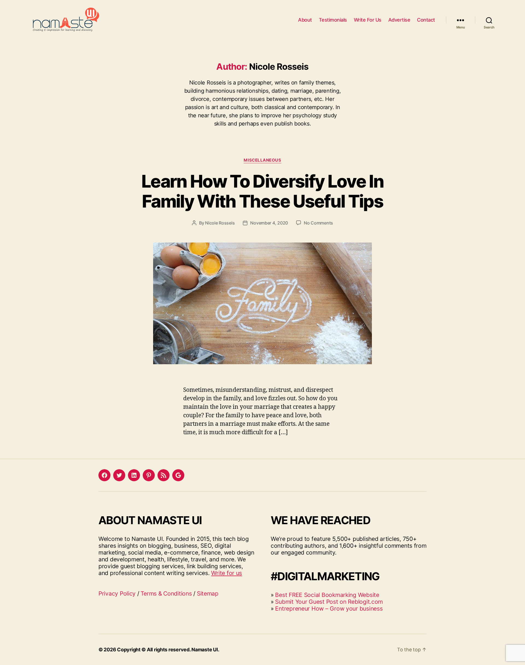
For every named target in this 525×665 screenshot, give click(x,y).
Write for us (226, 573)
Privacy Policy (117, 593)
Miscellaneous (262, 160)
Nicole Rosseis (220, 223)
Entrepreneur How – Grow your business (329, 608)
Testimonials (333, 20)
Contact (426, 20)
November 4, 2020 (269, 223)
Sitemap (207, 593)
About (305, 20)
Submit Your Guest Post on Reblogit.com (329, 601)
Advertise (399, 20)
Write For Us (367, 20)
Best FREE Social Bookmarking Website (327, 594)
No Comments (318, 223)
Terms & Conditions (166, 593)
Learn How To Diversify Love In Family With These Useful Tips (262, 191)
